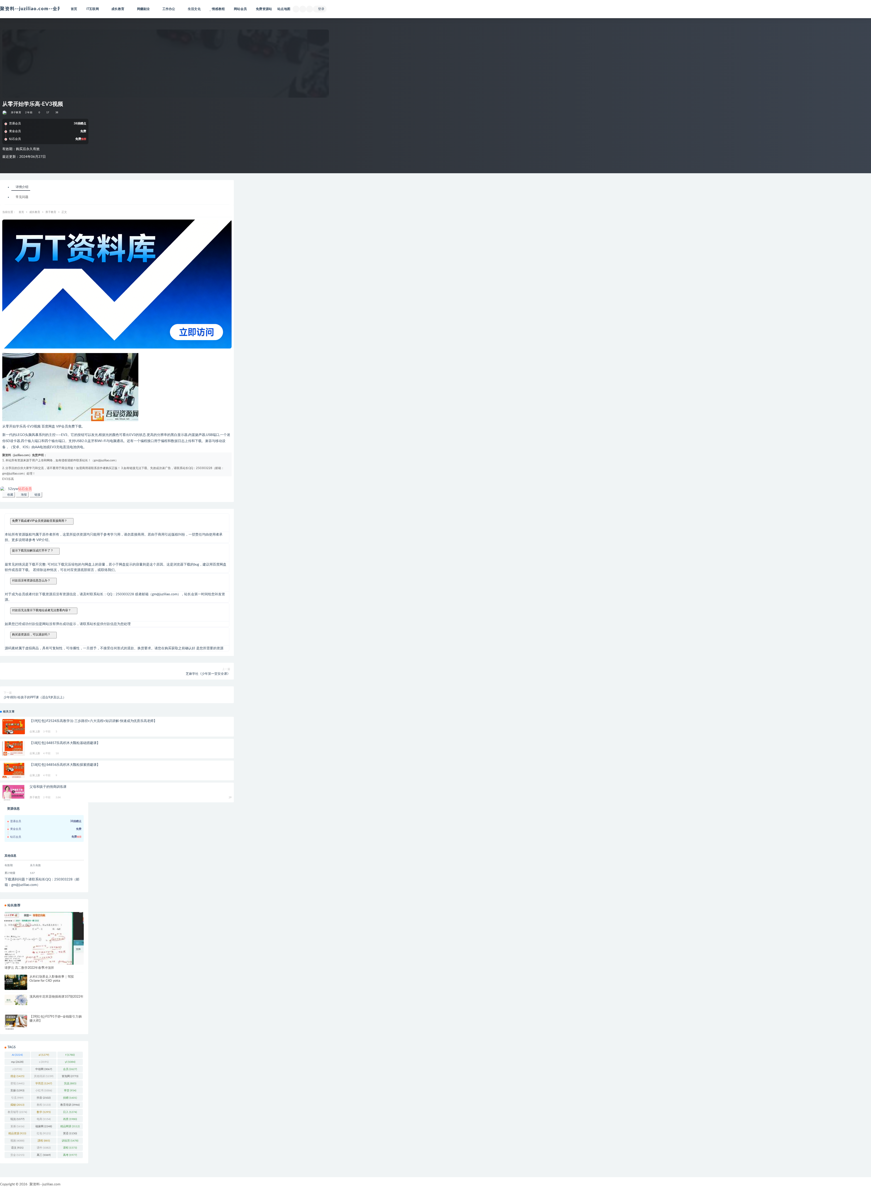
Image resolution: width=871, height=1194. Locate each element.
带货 (70, 1090)
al (44, 1054)
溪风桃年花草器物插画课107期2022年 (56, 996)
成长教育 (34, 212)
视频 (17, 1140)
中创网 (43, 1069)
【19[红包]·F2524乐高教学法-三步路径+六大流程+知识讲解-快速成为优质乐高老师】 (93, 721)
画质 (70, 1119)
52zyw (20, 489)
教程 (44, 1104)
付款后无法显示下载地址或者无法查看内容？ (41, 610)
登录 (321, 9)
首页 (74, 9)
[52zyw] (4, 112)
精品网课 (70, 1126)
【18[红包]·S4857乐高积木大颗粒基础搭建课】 (64, 743)
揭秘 (17, 1104)
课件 (44, 1147)
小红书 (43, 1090)
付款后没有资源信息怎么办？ (31, 580)
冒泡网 (70, 1076)
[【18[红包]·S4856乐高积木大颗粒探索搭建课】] (13, 770)
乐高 (11, 479)
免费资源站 (264, 9)
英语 (70, 1133)
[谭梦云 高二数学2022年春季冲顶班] (44, 938)
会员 (70, 1069)
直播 (17, 1126)
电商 (44, 1119)
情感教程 (218, 9)
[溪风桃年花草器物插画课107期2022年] (16, 1000)
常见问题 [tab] (22, 197)
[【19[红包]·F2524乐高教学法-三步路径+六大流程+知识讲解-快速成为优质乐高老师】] (13, 726)
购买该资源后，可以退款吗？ (31, 634)
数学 (44, 1112)
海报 (23, 494)
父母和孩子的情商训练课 (47, 787)
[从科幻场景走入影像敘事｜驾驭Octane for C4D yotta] (16, 982)
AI (17, 1054)
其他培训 (43, 1076)
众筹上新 (34, 731)
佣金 (17, 1076)
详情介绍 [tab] (22, 187)
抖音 (44, 1097)
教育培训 (70, 1104)
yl (70, 1062)
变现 (17, 1083)
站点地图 (283, 9)
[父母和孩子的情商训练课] (13, 794)
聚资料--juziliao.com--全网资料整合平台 (46, 9)
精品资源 (17, 1133)
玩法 (17, 1119)
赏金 (17, 1155)
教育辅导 (17, 1112)
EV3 (5, 479)
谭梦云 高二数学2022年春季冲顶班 (29, 967)
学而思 (43, 1083)
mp (17, 1062)
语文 (17, 1147)
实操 (17, 1090)
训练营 (70, 1140)
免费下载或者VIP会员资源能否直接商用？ (39, 520)
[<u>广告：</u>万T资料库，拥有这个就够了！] (117, 284)
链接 (37, 494)
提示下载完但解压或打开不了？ (32, 550)
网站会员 (240, 9)
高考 (70, 1155)
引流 (17, 1097)
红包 (44, 1133)
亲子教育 (16, 112)
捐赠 (70, 1097)
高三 (44, 1155)
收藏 (9, 494)
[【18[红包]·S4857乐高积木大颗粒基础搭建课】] (13, 748)
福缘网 (43, 1126)
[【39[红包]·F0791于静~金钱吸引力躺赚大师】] (16, 1022)
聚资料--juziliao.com (44, 1184)
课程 (70, 1147)
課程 (44, 1140)
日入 (70, 1112)
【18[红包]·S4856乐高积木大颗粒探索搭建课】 (64, 764)
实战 (70, 1083)
